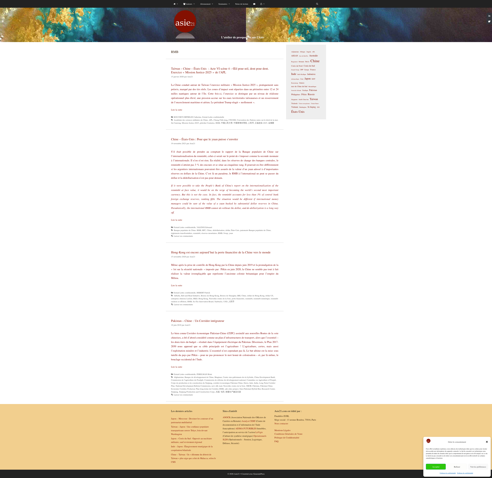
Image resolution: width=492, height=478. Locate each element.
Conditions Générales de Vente (288, 433)
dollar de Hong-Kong (255, 295)
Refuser (457, 466)
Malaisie (301, 83)
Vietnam (294, 107)
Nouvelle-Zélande (296, 90)
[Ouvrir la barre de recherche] (317, 4)
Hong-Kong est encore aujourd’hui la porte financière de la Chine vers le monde (221, 252)
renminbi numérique (262, 298)
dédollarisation (218, 230)
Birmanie (301, 62)
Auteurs (188, 4)
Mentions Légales (282, 430)
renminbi (196, 233)
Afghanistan (179, 377)
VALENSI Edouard (204, 227)
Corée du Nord (297, 66)
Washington (302, 107)
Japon (308, 78)
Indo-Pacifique (301, 74)
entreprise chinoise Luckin (181, 298)
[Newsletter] (254, 4)
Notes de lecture (241, 4)
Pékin (304, 94)
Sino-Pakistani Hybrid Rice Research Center (257, 388)
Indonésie (311, 74)
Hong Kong (203, 298)
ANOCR (226, 417)
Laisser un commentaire (183, 236)
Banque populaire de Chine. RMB (187, 230)
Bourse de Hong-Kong (210, 295)
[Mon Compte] (262, 4)
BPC (204, 230)
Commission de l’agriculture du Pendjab (187, 380)
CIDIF (252, 421)
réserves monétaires (209, 233)
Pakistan (256, 386)
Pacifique (305, 90)
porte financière (238, 298)
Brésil (307, 62)
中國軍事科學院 (240, 123)
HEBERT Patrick (203, 292)
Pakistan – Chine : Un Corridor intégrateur (197, 321)
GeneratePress (259, 473)
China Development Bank (264, 377)
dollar (227, 230)
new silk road (217, 386)
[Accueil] (176, 4)
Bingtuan (218, 377)
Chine (209, 230)
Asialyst (245, 421)
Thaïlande (294, 103)
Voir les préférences (478, 466)
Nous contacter (281, 423)
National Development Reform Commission (193, 386)
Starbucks (218, 301)
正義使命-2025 (261, 123)
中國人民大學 (227, 123)
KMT (313, 79)
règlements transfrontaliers (181, 233)
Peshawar (191, 388)
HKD (195, 298)
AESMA (239, 428)
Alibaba (177, 295)
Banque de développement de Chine (199, 377)
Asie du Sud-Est (303, 56)
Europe (306, 70)
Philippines (295, 94)
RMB (218, 123)
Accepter (435, 466)
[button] (487, 442)
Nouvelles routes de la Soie (220, 298)
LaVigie (259, 432)
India (256, 383)
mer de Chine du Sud (299, 86)
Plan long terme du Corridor (207, 388)
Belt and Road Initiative (190, 295)
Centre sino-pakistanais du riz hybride (238, 377)
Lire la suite (176, 109)
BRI (238, 295)
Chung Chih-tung (221, 120)
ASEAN (294, 55)
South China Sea (304, 99)
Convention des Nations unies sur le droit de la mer (257, 120)
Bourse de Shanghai (228, 295)
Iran (301, 79)
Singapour (294, 99)
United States (315, 103)
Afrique (302, 52)
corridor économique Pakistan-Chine (228, 383)
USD (225, 301)
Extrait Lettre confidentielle (213, 117)
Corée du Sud (309, 65)
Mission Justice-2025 (190, 123)
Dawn (246, 383)
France (313, 69)
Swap (225, 233)
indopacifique (295, 79)
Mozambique (312, 86)
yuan (231, 233)
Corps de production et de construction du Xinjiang (191, 383)
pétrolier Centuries (207, 123)
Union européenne (304, 103)
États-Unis (235, 230)
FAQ (276, 441)
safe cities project (231, 388)
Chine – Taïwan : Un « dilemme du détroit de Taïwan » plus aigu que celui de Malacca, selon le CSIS (193, 458)
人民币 (251, 123)
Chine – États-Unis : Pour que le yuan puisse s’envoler (204, 139)
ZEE (318, 107)
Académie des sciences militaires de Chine (191, 120)
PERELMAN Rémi (204, 374)
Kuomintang (294, 83)
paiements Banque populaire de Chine (255, 230)
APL (211, 120)
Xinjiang (174, 391)
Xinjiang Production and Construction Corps (197, 391)
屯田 (222, 391)
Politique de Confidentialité (286, 437)
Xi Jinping (312, 107)
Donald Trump (295, 70)
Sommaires (222, 4)
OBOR (249, 386)
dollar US (269, 295)
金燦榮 (271, 123)
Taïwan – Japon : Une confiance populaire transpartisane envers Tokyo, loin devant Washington (190, 430)
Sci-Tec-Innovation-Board (203, 301)
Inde (251, 383)
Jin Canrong (176, 123)
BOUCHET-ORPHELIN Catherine (187, 117)
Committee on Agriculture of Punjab (261, 380)
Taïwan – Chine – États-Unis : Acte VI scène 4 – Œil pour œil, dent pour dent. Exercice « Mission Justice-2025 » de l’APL (220, 70)
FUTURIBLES (249, 428)
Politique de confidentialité (448, 473)
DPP (301, 70)
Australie (313, 55)
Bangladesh (294, 62)
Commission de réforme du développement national (225, 380)
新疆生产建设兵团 (233, 391)
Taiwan (314, 99)
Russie (311, 94)
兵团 (218, 391)
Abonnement (205, 4)
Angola (308, 52)
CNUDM (232, 120)
